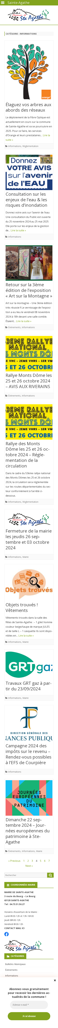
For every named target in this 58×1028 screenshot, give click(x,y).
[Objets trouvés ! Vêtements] (29, 583)
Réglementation (30, 146)
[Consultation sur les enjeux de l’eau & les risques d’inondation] (29, 173)
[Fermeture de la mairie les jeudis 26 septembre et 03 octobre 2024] (29, 519)
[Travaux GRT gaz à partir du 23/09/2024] (29, 666)
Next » (29, 866)
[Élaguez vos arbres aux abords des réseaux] (29, 72)
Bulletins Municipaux (15, 964)
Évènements (14, 327)
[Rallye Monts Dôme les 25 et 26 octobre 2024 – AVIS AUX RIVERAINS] (29, 354)
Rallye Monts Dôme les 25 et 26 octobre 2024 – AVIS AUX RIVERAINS (29, 380)
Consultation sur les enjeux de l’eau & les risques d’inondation (26, 199)
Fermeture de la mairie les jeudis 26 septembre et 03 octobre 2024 (29, 539)
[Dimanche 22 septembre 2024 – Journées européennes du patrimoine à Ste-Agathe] (29, 798)
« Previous (14, 861)
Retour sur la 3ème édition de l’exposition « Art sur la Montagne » (29, 290)
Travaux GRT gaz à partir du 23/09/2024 (29, 686)
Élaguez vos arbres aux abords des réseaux (28, 107)
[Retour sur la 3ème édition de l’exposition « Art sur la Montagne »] (29, 263)
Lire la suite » (18, 230)
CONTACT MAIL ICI (14, 928)
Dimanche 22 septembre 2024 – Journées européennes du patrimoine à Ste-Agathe (28, 831)
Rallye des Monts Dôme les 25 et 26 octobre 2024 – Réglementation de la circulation (27, 455)
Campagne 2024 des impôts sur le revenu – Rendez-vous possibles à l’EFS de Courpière (28, 754)
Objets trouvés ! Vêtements (22, 607)
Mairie (25, 556)
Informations (14, 146)
